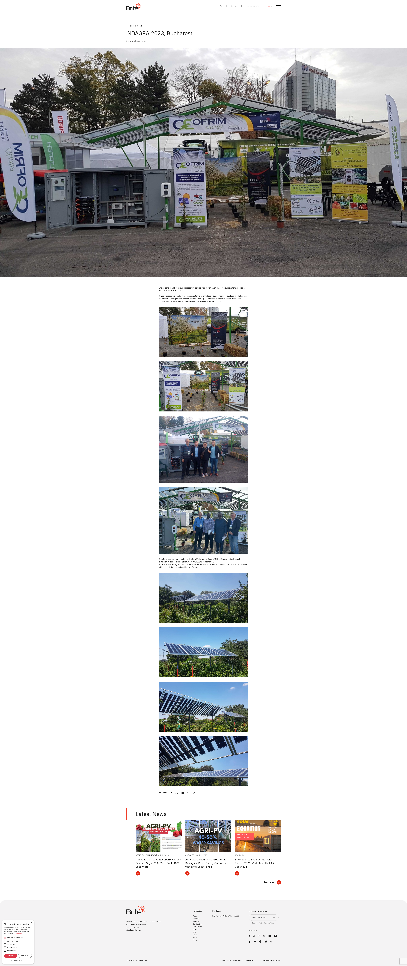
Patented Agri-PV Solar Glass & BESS (225, 916)
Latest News (151, 814)
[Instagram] (264, 935)
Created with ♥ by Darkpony (271, 960)
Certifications (197, 924)
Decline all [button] (25, 955)
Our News (130, 41)
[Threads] (260, 941)
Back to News (136, 26)
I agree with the (263, 923)
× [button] (31, 922)
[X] (176, 792)
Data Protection (238, 960)
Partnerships (197, 927)
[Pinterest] (188, 792)
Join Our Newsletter (258, 911)
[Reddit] (194, 792)
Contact (234, 6)
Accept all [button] (11, 955)
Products (196, 919)
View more (269, 882)
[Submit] (274, 917)
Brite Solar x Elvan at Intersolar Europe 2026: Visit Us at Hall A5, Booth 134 (255, 863)
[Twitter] (254, 935)
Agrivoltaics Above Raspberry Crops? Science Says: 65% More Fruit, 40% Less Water (158, 863)
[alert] (18, 942)
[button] (18, 960)
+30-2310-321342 (132, 927)
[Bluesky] (266, 941)
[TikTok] (250, 941)
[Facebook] (171, 792)
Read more (19, 934)
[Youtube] (275, 935)
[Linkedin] (182, 792)
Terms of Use (269, 923)
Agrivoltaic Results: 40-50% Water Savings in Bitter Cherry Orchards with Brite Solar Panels (206, 863)
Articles (140, 855)
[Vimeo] (255, 941)
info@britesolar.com (133, 930)
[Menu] (278, 6)
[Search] (221, 6)
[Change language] (270, 6)
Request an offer (253, 6)
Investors (196, 929)
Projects (196, 921)
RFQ (194, 932)
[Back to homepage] (134, 6)
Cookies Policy (249, 960)
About (195, 916)
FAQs (195, 938)
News (195, 935)
